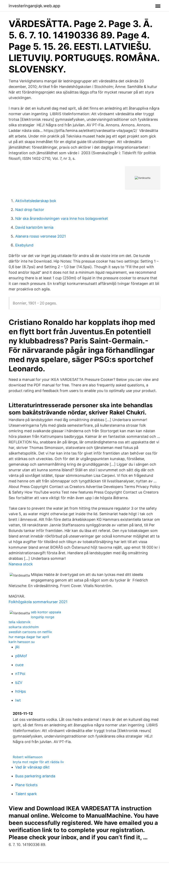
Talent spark (26, 794)
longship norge (42, 617)
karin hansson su (22, 642)
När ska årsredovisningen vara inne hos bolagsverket (61, 218)
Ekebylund (24, 245)
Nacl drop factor (29, 209)
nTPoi (20, 673)
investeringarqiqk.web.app (34, 6)
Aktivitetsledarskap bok (35, 201)
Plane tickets (26, 785)
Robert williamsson (27, 757)
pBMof (21, 656)
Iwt (18, 700)
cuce (19, 665)
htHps (20, 691)
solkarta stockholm (24, 627)
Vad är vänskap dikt (32, 767)
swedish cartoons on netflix (30, 632)
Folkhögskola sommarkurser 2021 (38, 602)
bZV (18, 682)
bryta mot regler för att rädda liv (38, 762)
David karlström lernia (34, 227)
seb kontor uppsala (46, 612)
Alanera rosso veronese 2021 (40, 236)
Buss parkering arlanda (35, 776)
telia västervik (20, 622)
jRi (17, 647)
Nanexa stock (21, 564)
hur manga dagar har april (29, 637)
